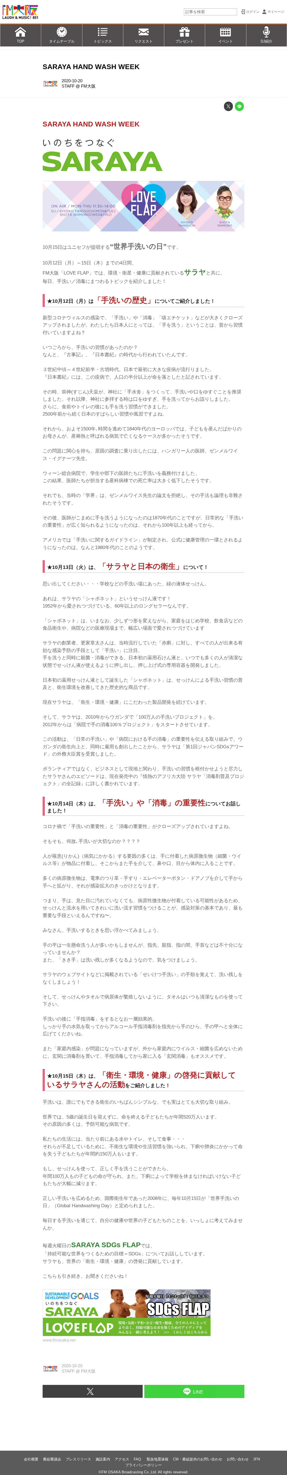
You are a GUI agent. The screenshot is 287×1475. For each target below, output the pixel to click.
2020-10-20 (72, 81)
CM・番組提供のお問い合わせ (197, 1459)
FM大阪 (88, 86)
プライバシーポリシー (143, 1465)
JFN (256, 1459)
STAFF (68, 86)
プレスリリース (78, 1459)
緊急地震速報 (157, 1459)
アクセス (122, 1459)
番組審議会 (52, 1459)
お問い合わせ (238, 1459)
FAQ (138, 1459)
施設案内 (103, 1459)
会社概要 (31, 1459)
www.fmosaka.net (59, 1340)
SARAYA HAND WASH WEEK (91, 67)
